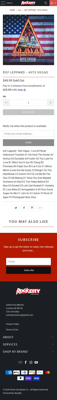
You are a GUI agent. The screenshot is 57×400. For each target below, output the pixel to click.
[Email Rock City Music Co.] (20, 362)
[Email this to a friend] (40, 208)
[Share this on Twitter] (16, 208)
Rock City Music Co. (19, 389)
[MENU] (1, 3)
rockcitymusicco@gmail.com (19, 315)
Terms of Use (12, 329)
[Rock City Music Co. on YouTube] (36, 362)
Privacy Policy (12, 324)
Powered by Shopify (12, 393)
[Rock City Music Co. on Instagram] (31, 362)
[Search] (46, 3)
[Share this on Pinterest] (32, 208)
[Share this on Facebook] (24, 208)
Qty (4, 96)
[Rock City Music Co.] (28, 3)
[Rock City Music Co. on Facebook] (25, 362)
